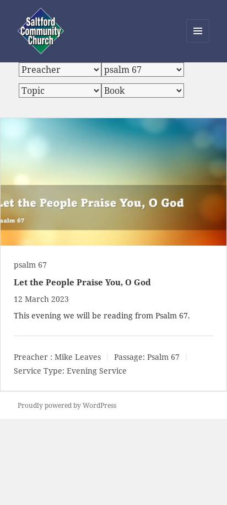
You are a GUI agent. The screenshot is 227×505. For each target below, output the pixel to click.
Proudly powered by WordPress (67, 405)
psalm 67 (30, 264)
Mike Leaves (78, 357)
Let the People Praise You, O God (82, 282)
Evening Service (97, 370)
